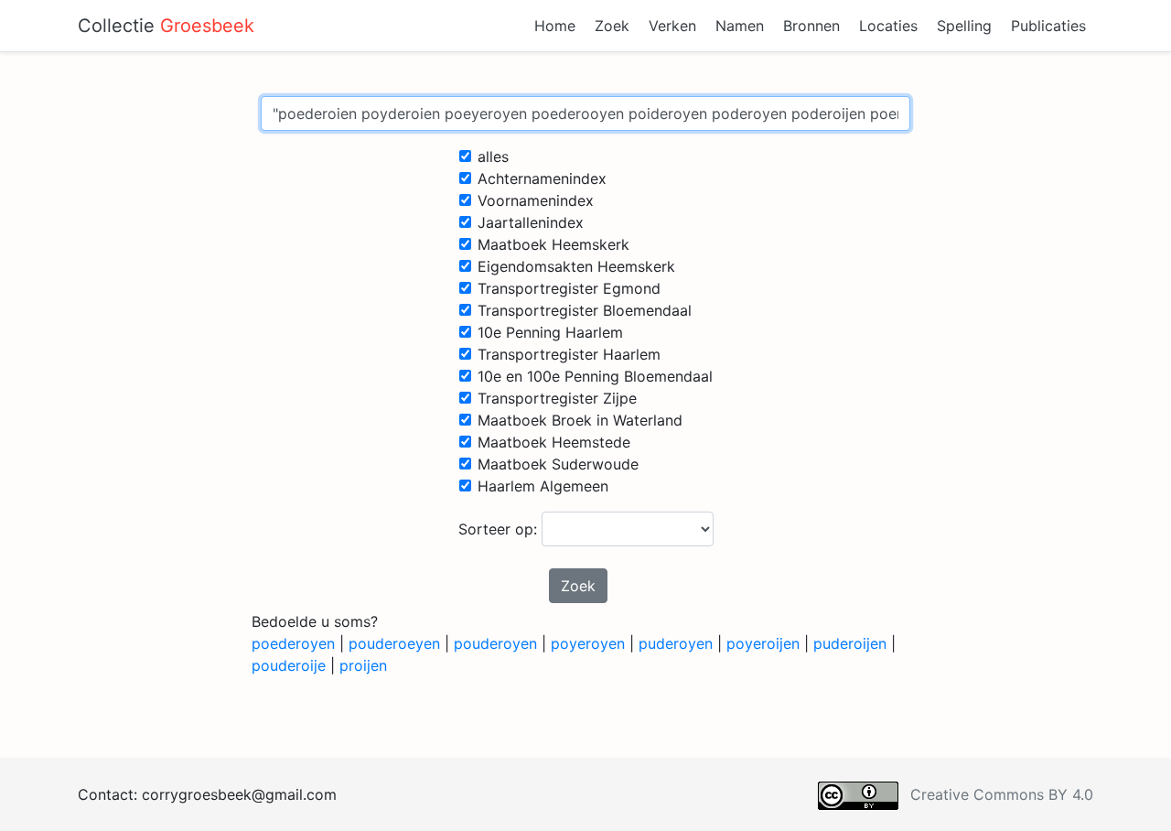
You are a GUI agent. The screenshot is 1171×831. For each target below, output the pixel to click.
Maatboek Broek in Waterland (580, 420)
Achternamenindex (542, 178)
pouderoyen (495, 643)
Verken (672, 25)
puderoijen (849, 643)
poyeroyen (588, 643)
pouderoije (289, 665)
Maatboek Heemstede (554, 442)
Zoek (612, 25)
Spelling (964, 25)
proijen (363, 665)
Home (554, 25)
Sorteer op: (500, 529)
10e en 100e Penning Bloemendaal (595, 376)
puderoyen (676, 643)
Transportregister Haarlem (569, 354)
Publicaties (1048, 25)
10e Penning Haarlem (550, 332)
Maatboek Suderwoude (558, 464)
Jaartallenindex (531, 222)
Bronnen (811, 25)
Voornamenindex (536, 200)
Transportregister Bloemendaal (585, 310)
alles (493, 156)
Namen (739, 25)
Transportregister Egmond (569, 288)
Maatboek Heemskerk (553, 244)
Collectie (166, 26)
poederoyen (293, 643)
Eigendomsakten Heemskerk (576, 266)
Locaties (888, 25)
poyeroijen (763, 643)
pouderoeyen (394, 643)
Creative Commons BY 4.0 (1001, 794)
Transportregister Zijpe (557, 398)
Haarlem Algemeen (543, 486)
